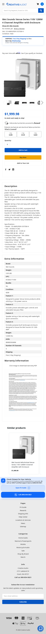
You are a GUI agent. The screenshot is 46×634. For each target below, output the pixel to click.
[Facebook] (6, 169)
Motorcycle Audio (23, 547)
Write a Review (19, 29)
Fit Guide (23, 507)
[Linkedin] (13, 169)
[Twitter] (9, 169)
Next (42, 102)
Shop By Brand (23, 554)
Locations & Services (23, 520)
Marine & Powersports (23, 541)
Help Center (23, 517)
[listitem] (24, 453)
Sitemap (23, 526)
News (23, 523)
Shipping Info (23, 514)
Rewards (23, 510)
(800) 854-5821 (37, 483)
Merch (23, 557)
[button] (7, 453)
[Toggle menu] (3, 4)
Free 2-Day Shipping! (19, 39)
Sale (23, 551)
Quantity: (8, 140)
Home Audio (23, 538)
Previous (4, 102)
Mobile (23, 544)
